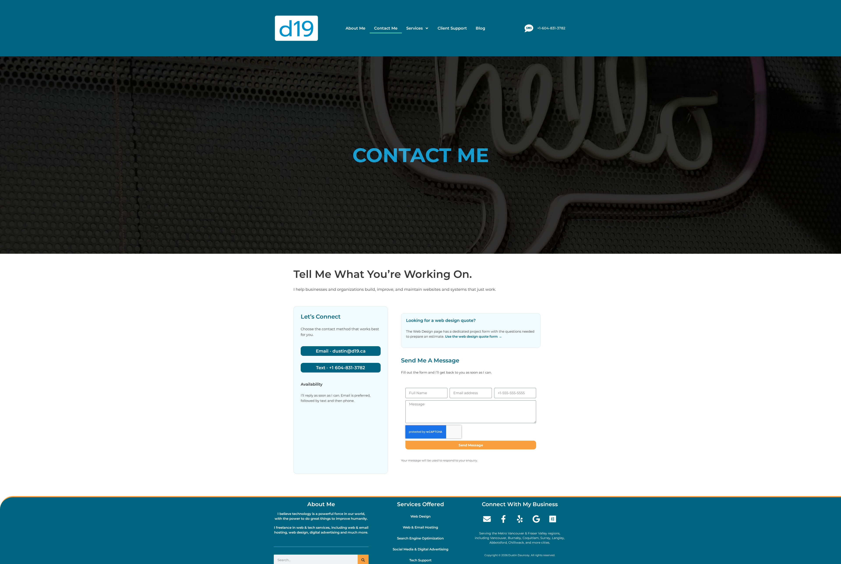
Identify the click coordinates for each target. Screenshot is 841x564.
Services (414, 28)
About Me (355, 28)
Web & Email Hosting (420, 527)
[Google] (536, 519)
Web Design (420, 516)
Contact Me (386, 28)
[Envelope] (487, 519)
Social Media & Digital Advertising (420, 549)
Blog (480, 28)
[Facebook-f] (503, 519)
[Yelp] (519, 519)
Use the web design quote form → (473, 336)
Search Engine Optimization (420, 538)
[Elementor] (552, 519)
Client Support (452, 28)
